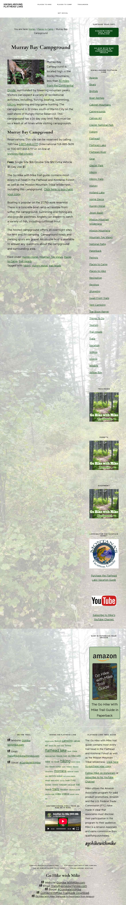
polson (60, 776)
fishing (68, 745)
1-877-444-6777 (28, 144)
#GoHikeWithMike (30, 762)
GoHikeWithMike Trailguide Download (64, 893)
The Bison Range (99, 311)
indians (69, 766)
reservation (55, 780)
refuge (47, 780)
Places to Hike (97, 271)
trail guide (71, 785)
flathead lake (56, 750)
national (70, 771)
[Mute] (73, 829)
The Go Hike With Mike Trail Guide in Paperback (104, 710)
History (93, 185)
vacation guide (74, 789)
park (46, 776)
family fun (52, 745)
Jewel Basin (96, 212)
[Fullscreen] (77, 829)
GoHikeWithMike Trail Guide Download (104, 32)
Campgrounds (97, 111)
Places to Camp (98, 264)
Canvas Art (95, 118)
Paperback (95, 250)
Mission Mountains (99, 230)
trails (55, 789)
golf (52, 762)
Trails (92, 338)
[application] (63, 821)
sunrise (62, 780)
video (58, 793)
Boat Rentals (96, 97)
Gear (92, 158)
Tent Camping (97, 304)
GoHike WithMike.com (71, 882)
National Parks (97, 244)
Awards (93, 77)
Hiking (93, 172)
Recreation (95, 277)
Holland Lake (97, 192)
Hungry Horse (30, 256)
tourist (55, 784)
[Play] (48, 829)
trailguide (63, 784)
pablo (76, 771)
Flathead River (97, 151)
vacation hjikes (50, 794)
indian (64, 766)
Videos (93, 352)
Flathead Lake (97, 145)
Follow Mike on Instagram (100, 772)
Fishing (93, 131)
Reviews (94, 284)
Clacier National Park (101, 124)
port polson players (69, 776)
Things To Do (96, 318)
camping (67, 740)
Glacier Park (96, 165)
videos (65, 793)
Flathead (94, 138)
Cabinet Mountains (100, 104)
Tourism (93, 325)
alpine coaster (49, 741)
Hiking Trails (96, 178)
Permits (93, 257)
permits (52, 775)
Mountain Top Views (51, 256)
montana (60, 771)
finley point (60, 745)
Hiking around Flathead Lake (13, 5)
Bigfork (93, 91)
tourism (48, 784)
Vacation (94, 345)
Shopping (94, 291)
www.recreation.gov (20, 153)
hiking (11, 104)
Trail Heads (25, 261)
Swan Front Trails (99, 298)
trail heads (55, 265)
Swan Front (70, 780)
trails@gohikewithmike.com (23, 755)
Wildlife (93, 365)
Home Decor (96, 199)
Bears (92, 84)
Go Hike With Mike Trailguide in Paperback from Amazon (104, 50)
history (73, 762)
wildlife (72, 794)
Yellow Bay (95, 372)
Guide (57, 761)
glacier (69, 751)
